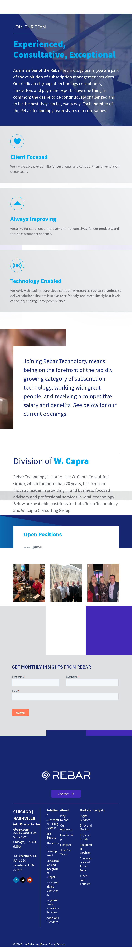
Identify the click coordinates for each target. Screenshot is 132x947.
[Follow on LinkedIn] (16, 880)
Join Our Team (65, 852)
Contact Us (66, 794)
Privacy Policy (48, 944)
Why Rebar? (64, 818)
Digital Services (85, 818)
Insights (99, 810)
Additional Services (52, 920)
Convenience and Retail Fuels (85, 864)
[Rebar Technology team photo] (29, 600)
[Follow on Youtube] (29, 880)
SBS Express (51, 835)
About (64, 810)
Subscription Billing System (52, 824)
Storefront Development (52, 849)
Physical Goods (85, 837)
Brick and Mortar (86, 827)
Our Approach (66, 827)
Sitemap (61, 944)
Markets (85, 810)
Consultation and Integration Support (52, 869)
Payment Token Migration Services (52, 906)
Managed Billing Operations (52, 888)
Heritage (66, 845)
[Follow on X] (23, 880)
